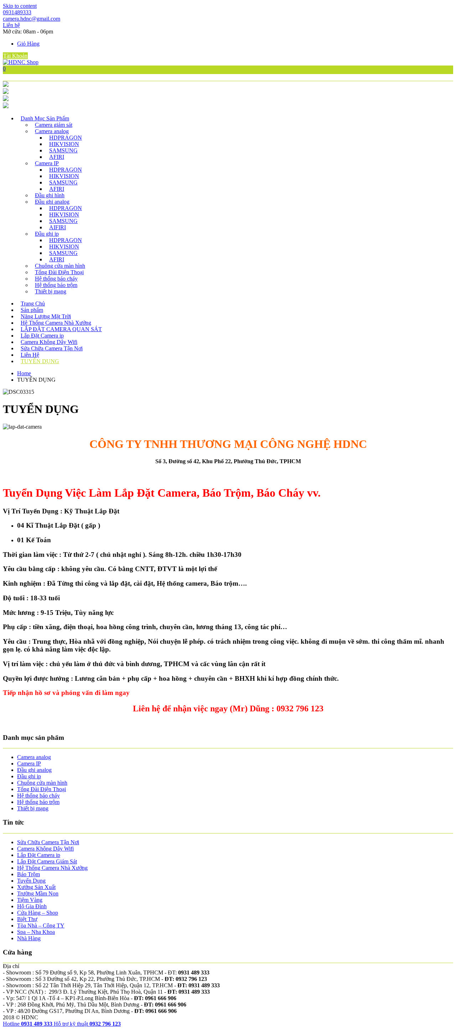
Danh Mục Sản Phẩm (45, 118)
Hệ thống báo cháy (56, 279)
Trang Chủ (33, 303)
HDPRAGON (65, 138)
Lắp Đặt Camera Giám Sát (47, 861)
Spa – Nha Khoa (36, 932)
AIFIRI (57, 227)
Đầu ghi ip (47, 234)
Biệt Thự (27, 919)
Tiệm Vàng (29, 900)
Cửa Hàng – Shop (37, 913)
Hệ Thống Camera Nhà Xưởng (56, 323)
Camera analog (52, 131)
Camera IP (47, 163)
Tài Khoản (15, 56)
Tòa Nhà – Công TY (40, 925)
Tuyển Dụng (31, 881)
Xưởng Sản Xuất (36, 887)
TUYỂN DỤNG (40, 361)
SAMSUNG (63, 150)
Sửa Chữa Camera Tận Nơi (52, 348)
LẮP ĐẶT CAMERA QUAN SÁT (61, 329)
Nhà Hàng (29, 938)
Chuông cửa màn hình (60, 266)
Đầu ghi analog (52, 202)
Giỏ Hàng (28, 44)
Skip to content (20, 6)
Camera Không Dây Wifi (49, 342)
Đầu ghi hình (49, 195)
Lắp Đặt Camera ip (42, 336)
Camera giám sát (53, 125)
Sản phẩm (32, 310)
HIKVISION (64, 144)
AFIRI (56, 157)
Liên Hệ (30, 355)
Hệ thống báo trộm (56, 285)
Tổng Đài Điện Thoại (59, 272)
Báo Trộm (28, 874)
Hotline (27, 1024)
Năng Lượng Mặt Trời (46, 316)
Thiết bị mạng (50, 291)
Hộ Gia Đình (32, 906)
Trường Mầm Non (37, 893)
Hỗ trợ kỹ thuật (87, 1024)
